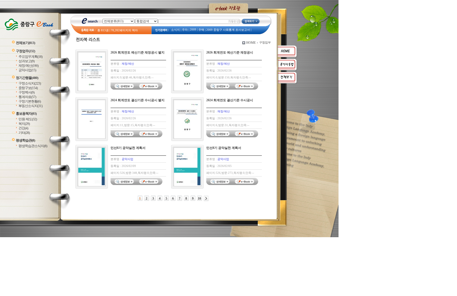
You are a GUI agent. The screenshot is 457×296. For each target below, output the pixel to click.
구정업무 (25, 51)
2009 (193, 29)
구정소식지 (30, 83)
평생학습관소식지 (33, 146)
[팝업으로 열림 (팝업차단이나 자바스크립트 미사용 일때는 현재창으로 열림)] (149, 88)
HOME (251, 43)
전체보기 (25, 43)
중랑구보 (28, 88)
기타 (24, 133)
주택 (201, 29)
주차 (185, 29)
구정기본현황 (30, 101)
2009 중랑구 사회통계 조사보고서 (228, 29)
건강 (23, 128)
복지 (24, 124)
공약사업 (27, 70)
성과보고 (26, 61)
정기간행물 (27, 78)
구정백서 (26, 92)
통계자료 (27, 97)
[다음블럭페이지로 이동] (206, 198)
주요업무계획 (30, 57)
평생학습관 (25, 140)
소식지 (175, 29)
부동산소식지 (30, 106)
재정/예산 (28, 66)
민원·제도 (28, 119)
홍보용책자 (26, 114)
